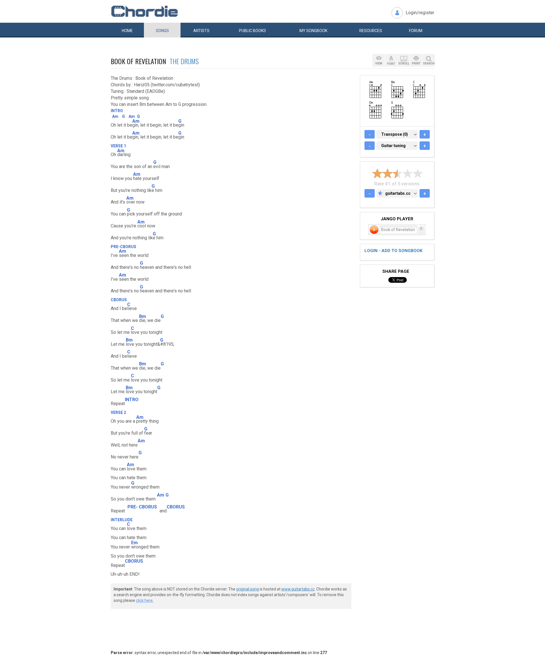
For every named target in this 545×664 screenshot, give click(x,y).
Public (252, 30)
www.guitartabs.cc (298, 589)
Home (127, 30)
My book (313, 30)
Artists (201, 30)
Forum (415, 30)
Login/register (420, 12)
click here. (145, 600)
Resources (370, 30)
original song (247, 589)
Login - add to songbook (393, 250)
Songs (162, 30)
